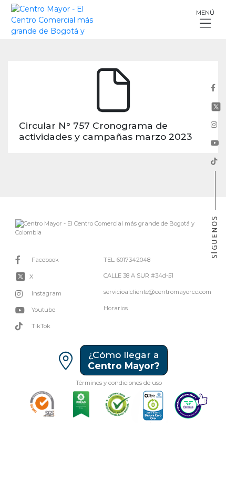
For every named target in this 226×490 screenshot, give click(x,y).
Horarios (116, 308)
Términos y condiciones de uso (119, 382)
